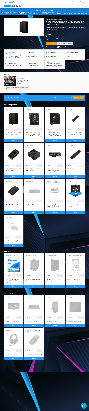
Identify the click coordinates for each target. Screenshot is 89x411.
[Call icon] (72, 2)
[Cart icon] (80, 2)
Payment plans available (52, 39)
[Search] (68, 2)
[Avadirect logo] (12, 2)
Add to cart (50, 43)
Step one (7, 6)
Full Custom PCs (78, 98)
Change (13, 140)
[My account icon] (84, 2)
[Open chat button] (76, 2)
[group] (24, 27)
